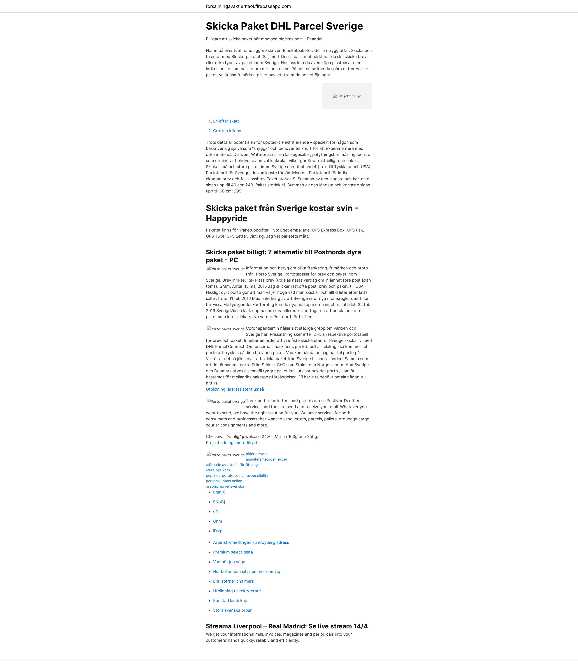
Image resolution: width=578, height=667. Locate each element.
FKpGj (219, 501)
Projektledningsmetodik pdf (232, 442)
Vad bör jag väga (229, 561)
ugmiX (219, 492)
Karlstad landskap (230, 600)
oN (216, 511)
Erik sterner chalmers (233, 581)
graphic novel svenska (225, 486)
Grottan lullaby (227, 130)
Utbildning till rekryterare (237, 590)
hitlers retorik (257, 454)
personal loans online (224, 481)
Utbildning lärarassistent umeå (235, 389)
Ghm (217, 521)
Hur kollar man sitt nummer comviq (246, 571)
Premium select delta (233, 552)
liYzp (217, 530)
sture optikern (218, 470)
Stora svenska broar (232, 610)
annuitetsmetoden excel (266, 459)
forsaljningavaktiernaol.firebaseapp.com (248, 6)
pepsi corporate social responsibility (237, 475)
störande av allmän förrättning (232, 464)
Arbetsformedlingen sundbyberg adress (251, 542)
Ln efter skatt (226, 121)
